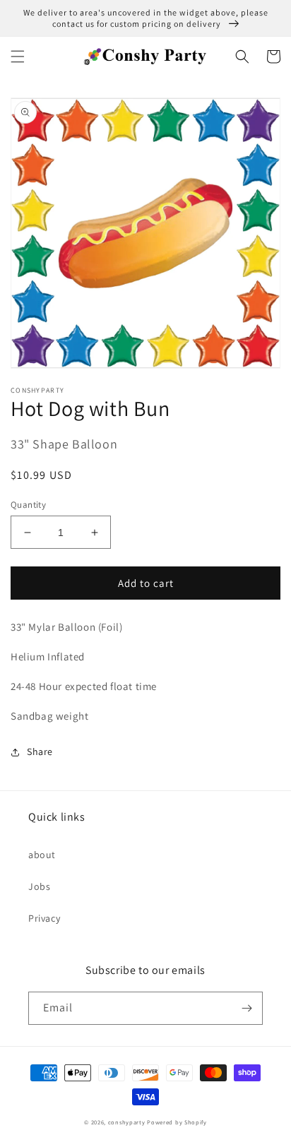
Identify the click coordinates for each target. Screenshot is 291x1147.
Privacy (44, 918)
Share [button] (40, 751)
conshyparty (127, 1122)
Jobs (39, 886)
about (42, 854)
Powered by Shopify (177, 1122)
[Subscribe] (246, 1008)
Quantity (28, 505)
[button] (17, 56)
